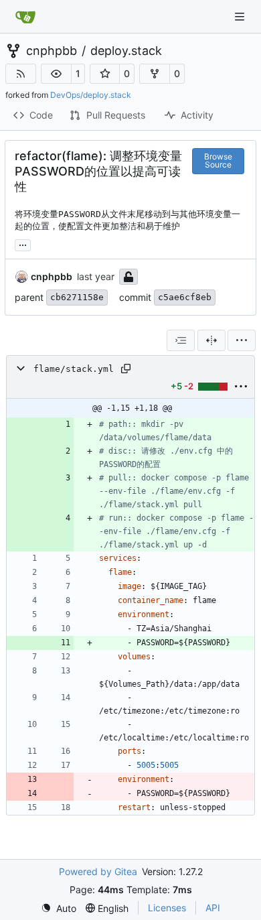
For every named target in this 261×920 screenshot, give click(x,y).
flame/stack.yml (73, 369)
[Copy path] (125, 368)
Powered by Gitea (98, 871)
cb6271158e (77, 297)
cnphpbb (51, 51)
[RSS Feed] (20, 74)
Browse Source (218, 160)
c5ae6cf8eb (184, 297)
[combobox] (181, 340)
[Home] (25, 17)
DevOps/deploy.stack (90, 95)
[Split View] (211, 340)
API (212, 907)
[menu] (242, 340)
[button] (56, 74)
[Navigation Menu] (241, 16)
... (23, 243)
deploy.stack (126, 51)
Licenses (167, 907)
